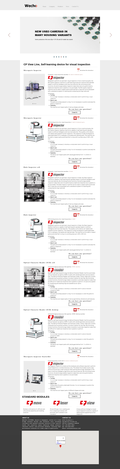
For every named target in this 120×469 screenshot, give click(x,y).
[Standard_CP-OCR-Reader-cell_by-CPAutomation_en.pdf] (78, 262)
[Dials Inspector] (75, 167)
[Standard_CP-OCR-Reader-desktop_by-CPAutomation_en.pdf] (78, 310)
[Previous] (9, 35)
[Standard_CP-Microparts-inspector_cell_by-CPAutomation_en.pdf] (78, 70)
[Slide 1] (32, 103)
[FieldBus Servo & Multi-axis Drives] (56, 56)
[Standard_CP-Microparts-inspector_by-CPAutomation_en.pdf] (78, 118)
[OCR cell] (75, 262)
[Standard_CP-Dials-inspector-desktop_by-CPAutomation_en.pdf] (78, 215)
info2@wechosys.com (74, 428)
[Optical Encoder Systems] (54, 56)
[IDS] (61, 56)
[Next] (111, 35)
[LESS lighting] (66, 56)
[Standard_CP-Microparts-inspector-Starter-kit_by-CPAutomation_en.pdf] (78, 356)
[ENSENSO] (58, 56)
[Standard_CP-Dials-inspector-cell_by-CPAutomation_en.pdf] (78, 167)
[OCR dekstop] (75, 309)
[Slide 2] (34, 103)
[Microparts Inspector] (75, 118)
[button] (67, 5)
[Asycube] (63, 56)
